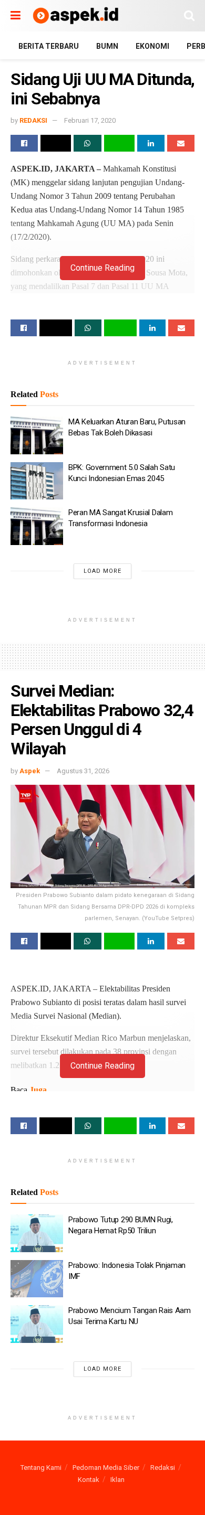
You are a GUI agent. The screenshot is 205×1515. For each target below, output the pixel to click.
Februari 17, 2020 (90, 120)
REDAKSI (33, 120)
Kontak (88, 1480)
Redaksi (162, 1467)
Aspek (29, 771)
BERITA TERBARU (48, 46)
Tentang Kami (41, 1467)
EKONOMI (152, 46)
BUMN (107, 46)
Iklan (117, 1480)
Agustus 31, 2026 (83, 771)
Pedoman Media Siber (106, 1467)
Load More (102, 571)
